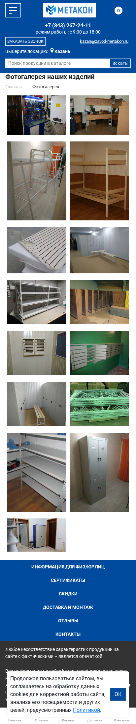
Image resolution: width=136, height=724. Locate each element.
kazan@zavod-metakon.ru (104, 41)
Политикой (86, 710)
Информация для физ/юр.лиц (68, 566)
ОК (118, 694)
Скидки (68, 593)
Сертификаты (68, 580)
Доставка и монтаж (68, 607)
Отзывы (68, 620)
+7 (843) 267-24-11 (68, 25)
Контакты (68, 634)
